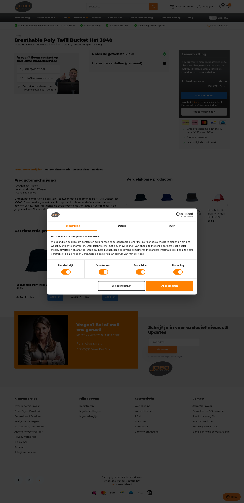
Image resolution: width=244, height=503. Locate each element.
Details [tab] (122, 225)
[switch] (103, 272)
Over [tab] (172, 225)
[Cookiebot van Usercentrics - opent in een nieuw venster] (178, 214)
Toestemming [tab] (72, 225)
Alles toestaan (169, 285)
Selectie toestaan (121, 285)
